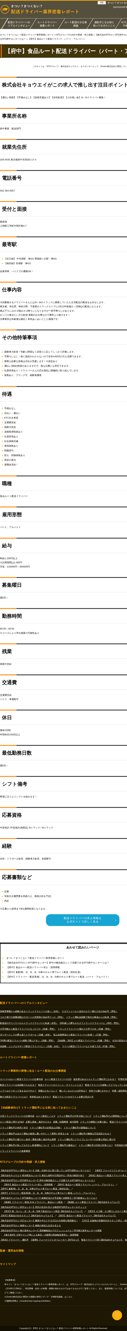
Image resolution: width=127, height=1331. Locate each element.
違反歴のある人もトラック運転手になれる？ (94, 1079)
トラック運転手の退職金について (80, 1127)
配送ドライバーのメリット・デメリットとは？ (60, 1085)
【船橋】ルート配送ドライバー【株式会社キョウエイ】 (93, 1202)
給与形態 (74, 1122)
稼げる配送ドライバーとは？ (14, 1097)
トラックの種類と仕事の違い (94, 1122)
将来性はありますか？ (40, 1097)
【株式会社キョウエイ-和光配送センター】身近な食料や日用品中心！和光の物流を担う (42, 1175)
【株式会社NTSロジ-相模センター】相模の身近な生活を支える (30, 1225)
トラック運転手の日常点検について (74, 1116)
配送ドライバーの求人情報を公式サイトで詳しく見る (83, 920)
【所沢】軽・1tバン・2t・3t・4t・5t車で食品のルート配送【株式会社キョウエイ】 (43, 1211)
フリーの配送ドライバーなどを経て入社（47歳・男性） (89, 1046)
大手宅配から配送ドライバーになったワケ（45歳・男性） (28, 1029)
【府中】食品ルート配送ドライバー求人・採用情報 (33, 967)
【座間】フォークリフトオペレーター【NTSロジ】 (55, 1240)
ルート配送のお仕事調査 (76, 23)
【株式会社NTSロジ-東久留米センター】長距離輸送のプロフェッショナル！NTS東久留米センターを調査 (51, 1230)
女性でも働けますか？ (99, 1091)
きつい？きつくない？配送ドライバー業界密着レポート (35, 958)
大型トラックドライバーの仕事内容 (17, 1116)
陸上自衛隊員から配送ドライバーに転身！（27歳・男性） (81, 1035)
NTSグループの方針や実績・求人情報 (22, 1161)
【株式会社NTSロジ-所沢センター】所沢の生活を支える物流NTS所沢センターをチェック (43, 1207)
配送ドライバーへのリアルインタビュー (19, 23)
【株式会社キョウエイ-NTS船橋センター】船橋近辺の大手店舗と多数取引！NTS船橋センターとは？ (48, 1198)
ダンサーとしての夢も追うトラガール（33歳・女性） (26, 1035)
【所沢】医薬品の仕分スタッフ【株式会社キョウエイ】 (27, 1215)
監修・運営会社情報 (12, 1250)
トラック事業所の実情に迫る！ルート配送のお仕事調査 (33, 1070)
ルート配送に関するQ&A (12, 1122)
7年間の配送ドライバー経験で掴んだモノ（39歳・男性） (27, 1040)
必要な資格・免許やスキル (38, 1122)
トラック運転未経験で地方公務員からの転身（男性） (92, 1017)
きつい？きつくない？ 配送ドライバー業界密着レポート (64, 1328)
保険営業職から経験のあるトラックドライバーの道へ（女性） (30, 1011)
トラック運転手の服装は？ (64, 1145)
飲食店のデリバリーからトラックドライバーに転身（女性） (29, 1023)
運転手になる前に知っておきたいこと (104, 23)
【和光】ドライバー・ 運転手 (14, 1240)
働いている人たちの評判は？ (73, 1091)
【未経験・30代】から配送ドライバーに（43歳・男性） (84, 1040)
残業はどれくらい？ (48, 1091)
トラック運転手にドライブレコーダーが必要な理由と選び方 (87, 1139)
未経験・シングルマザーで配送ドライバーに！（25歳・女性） (30, 1046)
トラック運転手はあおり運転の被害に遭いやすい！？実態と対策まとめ (34, 1133)
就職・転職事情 (60, 1122)
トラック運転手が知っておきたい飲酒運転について (24, 1145)
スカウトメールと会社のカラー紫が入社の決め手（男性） (90, 1011)
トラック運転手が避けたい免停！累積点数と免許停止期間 (28, 1139)
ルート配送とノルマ (45, 1116)
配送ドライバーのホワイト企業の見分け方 (73, 1097)
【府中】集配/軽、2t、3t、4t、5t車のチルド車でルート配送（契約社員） (44, 972)
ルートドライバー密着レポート (47, 23)
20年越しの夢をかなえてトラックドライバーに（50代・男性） (90, 1023)
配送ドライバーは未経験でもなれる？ (18, 1085)
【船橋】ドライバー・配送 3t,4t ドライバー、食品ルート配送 (33, 1202)
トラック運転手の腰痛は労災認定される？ (90, 1133)
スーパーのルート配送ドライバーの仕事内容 (21, 1079)
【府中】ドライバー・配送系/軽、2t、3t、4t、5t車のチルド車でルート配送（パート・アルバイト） (58, 976)
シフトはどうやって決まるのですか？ (18, 1091)
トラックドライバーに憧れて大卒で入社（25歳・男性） (85, 1029)
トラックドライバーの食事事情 (15, 1151)
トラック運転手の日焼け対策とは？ (96, 1145)
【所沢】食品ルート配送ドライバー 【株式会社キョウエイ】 (87, 1215)
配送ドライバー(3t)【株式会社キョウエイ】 (102, 1240)
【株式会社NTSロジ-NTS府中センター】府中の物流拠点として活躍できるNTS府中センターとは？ (57, 962)
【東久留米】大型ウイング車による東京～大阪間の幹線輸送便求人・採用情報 (41, 1235)
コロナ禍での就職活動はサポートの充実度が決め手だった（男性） (32, 1017)
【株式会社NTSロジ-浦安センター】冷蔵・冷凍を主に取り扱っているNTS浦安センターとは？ (45, 1170)
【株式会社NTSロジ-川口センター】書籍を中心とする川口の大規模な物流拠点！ (39, 1220)
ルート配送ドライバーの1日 (58, 1079)
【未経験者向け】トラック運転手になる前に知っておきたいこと (38, 1107)
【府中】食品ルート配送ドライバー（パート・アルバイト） (86, 1184)
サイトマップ (8, 1264)
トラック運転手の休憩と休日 (14, 1127)
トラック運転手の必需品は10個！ (46, 1127)
